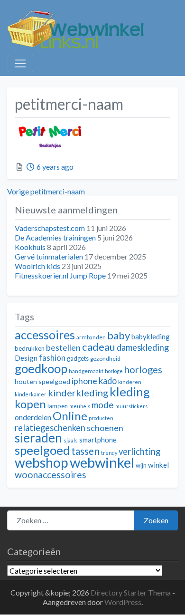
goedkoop (41, 368)
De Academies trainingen (55, 237)
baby (118, 335)
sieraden (38, 437)
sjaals (71, 440)
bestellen (63, 348)
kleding (130, 391)
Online (70, 416)
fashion (52, 358)
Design (26, 358)
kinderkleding (78, 392)
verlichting (139, 451)
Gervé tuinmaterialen (49, 256)
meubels (79, 406)
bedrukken (30, 348)
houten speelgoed (42, 381)
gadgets (78, 358)
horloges (143, 369)
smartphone (98, 439)
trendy (109, 453)
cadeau (98, 346)
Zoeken (156, 520)
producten (101, 418)
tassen (85, 451)
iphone (84, 381)
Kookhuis (30, 246)
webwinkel (102, 462)
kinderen (129, 381)
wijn (141, 465)
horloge (114, 371)
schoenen (105, 428)
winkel (158, 465)
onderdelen (33, 417)
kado (108, 380)
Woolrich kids (37, 265)
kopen (30, 404)
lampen (57, 406)
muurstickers (131, 406)
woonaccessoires (50, 474)
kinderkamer (30, 394)
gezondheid (105, 358)
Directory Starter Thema (131, 592)
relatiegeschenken (50, 428)
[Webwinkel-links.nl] (76, 27)
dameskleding (143, 347)
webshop (41, 462)
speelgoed (42, 450)
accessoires (45, 335)
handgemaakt (86, 371)
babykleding (150, 336)
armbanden (91, 337)
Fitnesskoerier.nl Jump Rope (60, 275)
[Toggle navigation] (20, 64)
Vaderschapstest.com (50, 227)
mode (103, 404)
